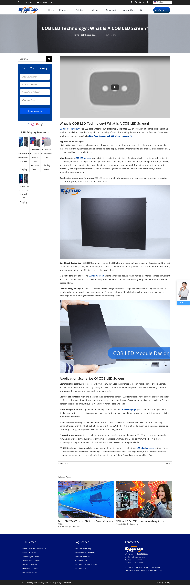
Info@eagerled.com (47, 2)
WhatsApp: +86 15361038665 (136, 554)
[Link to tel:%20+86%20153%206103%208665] (18, 2)
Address (128, 567)
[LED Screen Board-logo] (28, 7)
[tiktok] (144, 2)
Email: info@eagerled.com (135, 557)
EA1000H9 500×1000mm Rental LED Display (25, 161)
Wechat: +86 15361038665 (135, 563)
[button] (141, 10)
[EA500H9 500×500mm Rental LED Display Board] (35, 141)
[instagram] (136, 2)
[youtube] (140, 2)
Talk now (183, 303)
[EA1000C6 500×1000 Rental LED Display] (23, 178)
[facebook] (131, 2)
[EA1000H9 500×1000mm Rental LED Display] (23, 141)
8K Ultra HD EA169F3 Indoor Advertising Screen (140, 521)
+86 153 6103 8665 (27, 2)
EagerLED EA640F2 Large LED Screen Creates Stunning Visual (85, 522)
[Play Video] (115, 87)
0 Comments (75, 526)
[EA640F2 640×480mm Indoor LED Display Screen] (46, 141)
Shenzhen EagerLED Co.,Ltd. (44, 582)
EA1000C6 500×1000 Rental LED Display (23, 194)
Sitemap (160, 582)
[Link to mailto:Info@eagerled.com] (38, 2)
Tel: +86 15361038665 (133, 560)
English (159, 2)
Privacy (167, 582)
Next (168, 463)
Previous (64, 463)
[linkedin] (148, 2)
